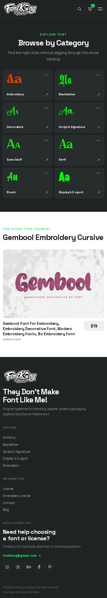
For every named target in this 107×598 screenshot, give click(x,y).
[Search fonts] (79, 9)
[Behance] (28, 567)
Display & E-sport (15, 458)
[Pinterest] (49, 567)
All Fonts (9, 437)
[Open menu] (100, 9)
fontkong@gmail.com (22, 556)
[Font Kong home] (20, 9)
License (8, 488)
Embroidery (11, 465)
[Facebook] (39, 567)
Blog (6, 509)
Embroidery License (16, 496)
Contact (9, 503)
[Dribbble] (18, 567)
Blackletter (10, 444)
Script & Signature (16, 451)
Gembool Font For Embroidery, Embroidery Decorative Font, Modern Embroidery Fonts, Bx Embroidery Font (39, 328)
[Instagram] (7, 567)
